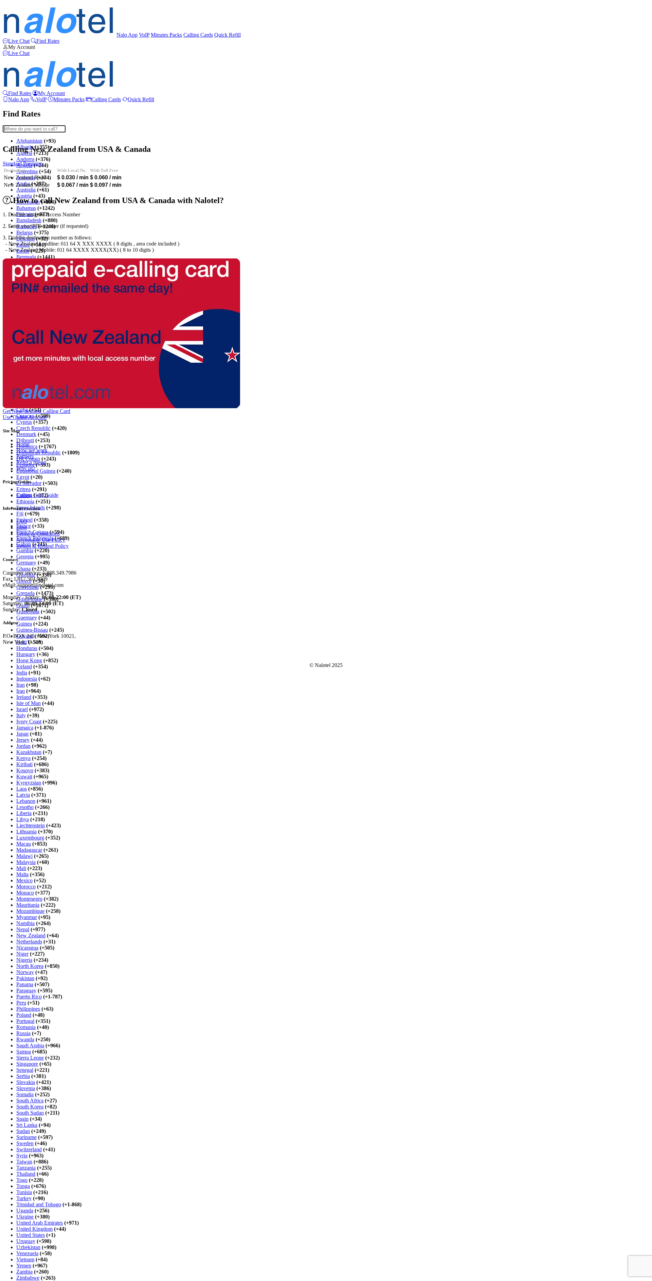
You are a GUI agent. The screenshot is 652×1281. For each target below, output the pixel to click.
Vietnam (25, 1259)
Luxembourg (30, 838)
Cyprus (24, 422)
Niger (22, 954)
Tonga (23, 1186)
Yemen (23, 1265)
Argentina (27, 171)
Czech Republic (33, 428)
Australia (26, 190)
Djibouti (25, 440)
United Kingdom (34, 1229)
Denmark (26, 434)
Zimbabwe (27, 1278)
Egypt (22, 477)
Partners (25, 456)
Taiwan (24, 1162)
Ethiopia (25, 501)
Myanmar (26, 917)
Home (23, 444)
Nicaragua (27, 948)
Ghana (23, 569)
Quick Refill (227, 35)
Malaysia (26, 862)
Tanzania (26, 1168)
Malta (22, 874)
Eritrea (23, 489)
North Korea (29, 966)
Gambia (24, 550)
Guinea (24, 624)
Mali (21, 868)
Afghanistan (29, 141)
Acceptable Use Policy (40, 540)
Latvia (23, 795)
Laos (21, 789)
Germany (26, 562)
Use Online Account (25, 417)
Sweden (25, 1143)
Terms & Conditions (38, 534)
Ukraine (25, 1217)
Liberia (24, 813)
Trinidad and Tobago (38, 1204)
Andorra (25, 159)
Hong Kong (29, 660)
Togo (22, 1180)
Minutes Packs (166, 35)
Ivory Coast (28, 721)
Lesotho (25, 807)
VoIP (144, 35)
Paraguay (26, 990)
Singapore (27, 1064)
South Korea (29, 1106)
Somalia (25, 1094)
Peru (21, 1003)
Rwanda (25, 1039)
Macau (23, 844)
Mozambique (30, 911)
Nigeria (24, 960)
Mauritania (27, 905)
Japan (22, 734)
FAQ (21, 521)
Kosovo (24, 770)
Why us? (25, 468)
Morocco (26, 886)
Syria (22, 1155)
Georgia (25, 556)
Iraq (20, 691)
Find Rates (47, 41)
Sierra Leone (30, 1058)
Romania (26, 1027)
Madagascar (29, 850)
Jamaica (24, 727)
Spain (22, 1119)
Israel (22, 709)
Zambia (24, 1272)
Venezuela (27, 1253)
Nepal (22, 929)
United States (30, 1235)
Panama (24, 984)
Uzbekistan (28, 1247)
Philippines (28, 1009)
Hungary (25, 654)
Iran (20, 685)
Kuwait (24, 776)
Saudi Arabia (30, 1045)
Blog (21, 527)
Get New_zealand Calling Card (36, 411)
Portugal (25, 1021)
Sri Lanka (26, 1125)
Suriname (26, 1137)
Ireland (23, 697)
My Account (21, 47)
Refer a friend (31, 462)
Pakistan (25, 978)
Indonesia (26, 679)
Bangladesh (28, 220)
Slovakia (25, 1082)
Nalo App (127, 35)
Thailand (25, 1174)
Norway (25, 972)
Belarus (24, 232)
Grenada (25, 593)
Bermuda (26, 257)
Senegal (24, 1070)
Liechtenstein (30, 825)
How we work (32, 450)
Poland (23, 1015)
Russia (23, 1033)
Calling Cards (198, 35)
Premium (32, 163)
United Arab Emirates (39, 1223)
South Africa (29, 1100)
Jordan (23, 746)
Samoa (23, 1051)
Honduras (26, 648)
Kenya (23, 758)
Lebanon (25, 801)
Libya (22, 819)
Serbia (23, 1076)
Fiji (19, 514)
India (21, 672)
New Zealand (31, 935)
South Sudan (30, 1113)
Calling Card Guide (37, 495)
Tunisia (24, 1192)
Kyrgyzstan (28, 783)
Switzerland (29, 1149)
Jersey (23, 740)
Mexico (24, 880)
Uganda (24, 1210)
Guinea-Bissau (32, 630)
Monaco (25, 893)
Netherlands (29, 941)
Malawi (24, 856)
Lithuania (26, 831)
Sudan (23, 1131)
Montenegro (29, 899)
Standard (12, 163)
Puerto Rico (29, 996)
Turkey (24, 1198)
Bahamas (26, 208)
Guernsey (26, 617)
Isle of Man (28, 703)
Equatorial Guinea (35, 471)
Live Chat (19, 41)
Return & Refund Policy (42, 546)
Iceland (24, 666)
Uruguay (25, 1241)
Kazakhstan (28, 752)
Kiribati (24, 764)
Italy (21, 715)
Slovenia (25, 1088)
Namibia (25, 923)
